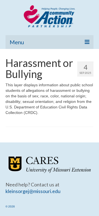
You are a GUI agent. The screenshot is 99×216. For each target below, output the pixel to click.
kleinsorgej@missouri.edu (33, 191)
